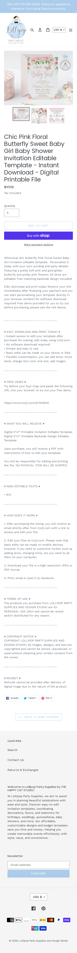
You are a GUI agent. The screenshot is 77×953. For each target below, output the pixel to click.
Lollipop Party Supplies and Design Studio (43, 940)
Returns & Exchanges (22, 770)
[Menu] (71, 30)
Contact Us (15, 760)
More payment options (38, 244)
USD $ (58, 29)
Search (12, 750)
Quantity (9, 205)
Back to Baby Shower (41, 717)
